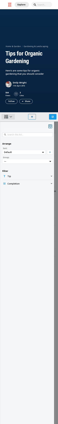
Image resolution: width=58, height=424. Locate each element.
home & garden (13, 46)
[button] (16, 94)
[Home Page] (9, 4)
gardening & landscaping (36, 46)
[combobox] (41, 4)
